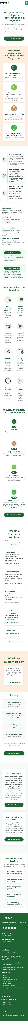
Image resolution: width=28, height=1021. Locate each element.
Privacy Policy (7, 1002)
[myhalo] (4, 3)
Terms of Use (7, 1004)
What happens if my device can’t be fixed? (14, 903)
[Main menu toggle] (26, 3)
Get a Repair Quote (13, 804)
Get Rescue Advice (13, 839)
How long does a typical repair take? (15, 880)
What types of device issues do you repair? (14, 872)
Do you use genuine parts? (14, 888)
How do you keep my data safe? (14, 895)
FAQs (4, 976)
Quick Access (7, 978)
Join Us (3, 1012)
